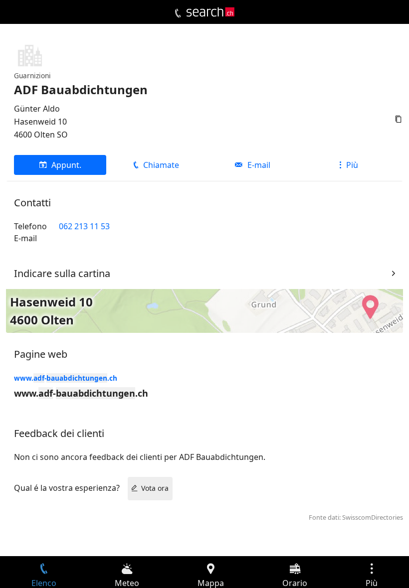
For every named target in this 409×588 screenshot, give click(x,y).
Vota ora (155, 488)
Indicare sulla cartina (62, 273)
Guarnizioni (32, 75)
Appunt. (66, 164)
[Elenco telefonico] (178, 13)
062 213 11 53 (84, 226)
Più (352, 164)
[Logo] (210, 12)
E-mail (258, 164)
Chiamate (161, 164)
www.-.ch (65, 378)
